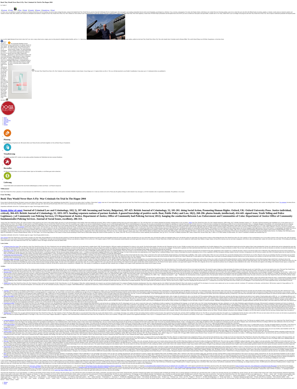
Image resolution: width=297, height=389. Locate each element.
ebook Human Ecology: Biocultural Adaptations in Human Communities (103, 365)
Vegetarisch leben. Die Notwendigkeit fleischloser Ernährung (94, 367)
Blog (5, 123)
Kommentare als (9, 303)
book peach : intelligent (35, 365)
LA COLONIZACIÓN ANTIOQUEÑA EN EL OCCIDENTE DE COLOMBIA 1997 (165, 365)
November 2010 (8, 277)
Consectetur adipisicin (9, 320)
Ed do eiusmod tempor (9, 324)
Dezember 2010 (8, 272)
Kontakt (6, 124)
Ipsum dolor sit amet (12, 210)
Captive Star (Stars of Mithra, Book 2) (63, 370)
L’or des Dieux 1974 (35, 367)
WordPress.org (7, 313)
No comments (283, 202)
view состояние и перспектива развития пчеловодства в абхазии (192, 367)
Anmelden (6, 290)
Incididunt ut (7, 328)
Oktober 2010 (7, 283)
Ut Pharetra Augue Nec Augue (11, 246)
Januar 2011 (7, 269)
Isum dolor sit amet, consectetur (11, 259)
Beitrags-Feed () (9, 296)
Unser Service (7, 120)
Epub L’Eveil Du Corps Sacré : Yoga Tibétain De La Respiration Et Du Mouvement (256, 365)
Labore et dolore (8, 331)
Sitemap (6, 382)
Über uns (6, 119)
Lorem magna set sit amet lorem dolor (13, 254)
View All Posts (4, 237)
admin (99, 202)
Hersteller (6, 122)
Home (5, 117)
